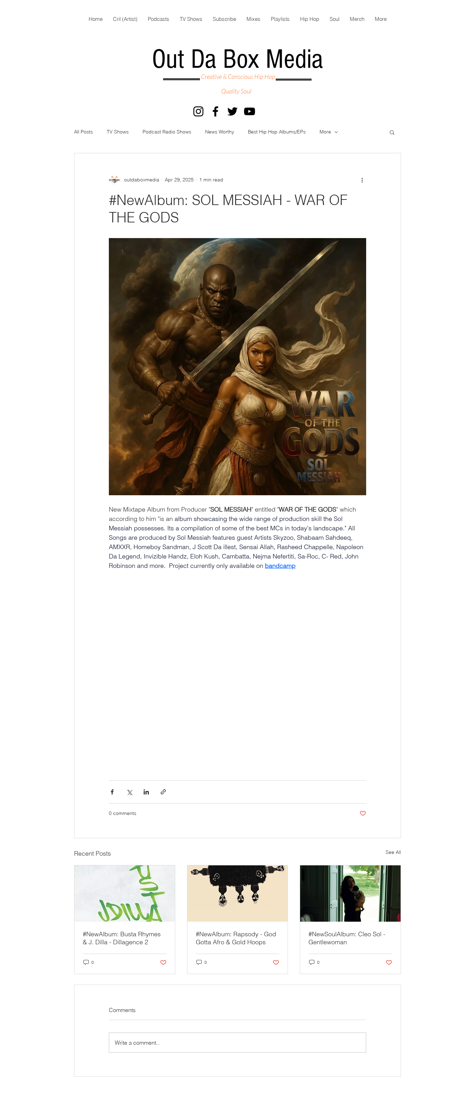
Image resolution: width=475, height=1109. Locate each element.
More (325, 132)
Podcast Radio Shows (167, 132)
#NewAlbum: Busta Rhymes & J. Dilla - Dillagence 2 (122, 938)
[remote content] (237, 672)
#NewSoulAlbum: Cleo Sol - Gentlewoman (346, 938)
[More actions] (362, 180)
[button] (392, 132)
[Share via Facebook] (112, 792)
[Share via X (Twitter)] (129, 792)
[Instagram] (198, 111)
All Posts (83, 132)
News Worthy (219, 132)
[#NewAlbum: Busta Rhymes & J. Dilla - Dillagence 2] (124, 893)
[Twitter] (232, 111)
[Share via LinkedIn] (146, 792)
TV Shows (118, 132)
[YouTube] (249, 111)
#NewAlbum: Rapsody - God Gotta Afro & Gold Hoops (236, 938)
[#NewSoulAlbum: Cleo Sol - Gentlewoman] (350, 893)
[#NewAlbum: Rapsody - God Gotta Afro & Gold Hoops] (237, 893)
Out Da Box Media (237, 59)
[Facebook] (215, 111)
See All (393, 852)
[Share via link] (163, 792)
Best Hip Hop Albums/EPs (277, 132)
